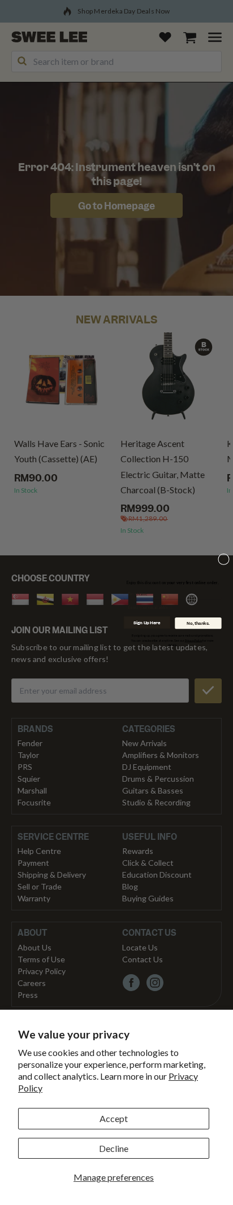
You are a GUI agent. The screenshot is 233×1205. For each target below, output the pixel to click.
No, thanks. (198, 622)
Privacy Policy (193, 640)
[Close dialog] (224, 559)
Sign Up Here (147, 622)
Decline (113, 1148)
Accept (114, 1118)
